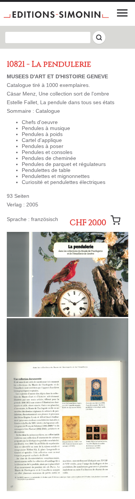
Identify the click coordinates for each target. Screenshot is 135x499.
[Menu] (122, 12)
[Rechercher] (99, 37)
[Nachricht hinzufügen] (115, 220)
